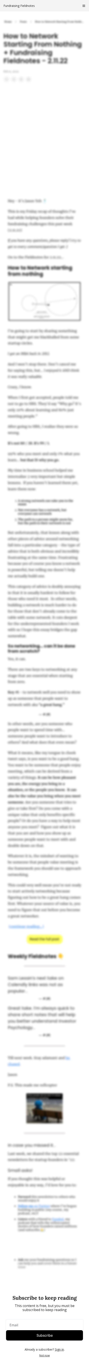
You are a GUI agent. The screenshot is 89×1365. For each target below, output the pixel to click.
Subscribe (45, 1335)
